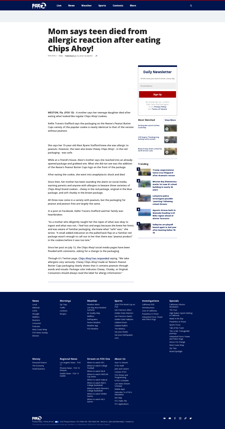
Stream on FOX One (98, 358)
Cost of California (149, 310)
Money (36, 358)
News (61, 56)
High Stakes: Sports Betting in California (180, 314)
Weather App (92, 325)
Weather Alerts (93, 304)
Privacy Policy (160, 106)
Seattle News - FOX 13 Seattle (69, 374)
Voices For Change (177, 342)
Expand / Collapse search (191, 6)
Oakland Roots (121, 322)
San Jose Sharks (121, 332)
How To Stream (121, 362)
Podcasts (36, 326)
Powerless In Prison (150, 314)
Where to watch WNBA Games (97, 395)
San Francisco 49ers (123, 310)
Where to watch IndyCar (97, 379)
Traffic (62, 307)
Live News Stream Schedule (122, 384)
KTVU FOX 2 (52, 56)
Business (36, 320)
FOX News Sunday (40, 332)
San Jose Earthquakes (124, 335)
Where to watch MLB (96, 371)
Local (34, 304)
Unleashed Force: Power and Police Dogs (152, 318)
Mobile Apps (120, 389)
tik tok (185, 418)
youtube (170, 418)
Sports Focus (174, 325)
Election (35, 335)
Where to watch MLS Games (96, 400)
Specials (174, 300)
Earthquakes (92, 319)
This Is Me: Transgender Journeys (179, 332)
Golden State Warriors (124, 313)
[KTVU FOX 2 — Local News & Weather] (40, 5)
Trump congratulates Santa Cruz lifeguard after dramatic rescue (164, 173)
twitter (191, 418)
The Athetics (120, 328)
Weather (92, 300)
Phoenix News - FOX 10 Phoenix (70, 369)
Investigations (150, 300)
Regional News (68, 358)
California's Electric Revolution (177, 305)
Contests (63, 310)
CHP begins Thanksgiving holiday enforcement (148, 138)
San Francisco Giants (123, 316)
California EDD (148, 304)
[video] (170, 128)
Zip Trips (63, 304)
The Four (173, 310)
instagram (180, 418)
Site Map (118, 397)
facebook (175, 418)
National (35, 307)
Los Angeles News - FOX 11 (70, 363)
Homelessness (148, 307)
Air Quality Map (93, 313)
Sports (118, 300)
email (164, 418)
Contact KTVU (120, 372)
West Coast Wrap (39, 329)
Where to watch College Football (97, 366)
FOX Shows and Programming (121, 376)
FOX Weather (92, 328)
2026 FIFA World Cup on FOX (125, 305)
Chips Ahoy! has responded (94, 258)
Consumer (36, 323)
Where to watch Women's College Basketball (98, 389)
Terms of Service (159, 109)
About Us (120, 358)
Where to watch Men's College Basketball (96, 384)
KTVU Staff (119, 365)
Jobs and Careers (122, 369)
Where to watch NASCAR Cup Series (97, 375)
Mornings (65, 300)
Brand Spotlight (175, 351)
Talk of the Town (176, 328)
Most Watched (146, 119)
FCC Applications (122, 404)
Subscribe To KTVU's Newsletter (123, 393)
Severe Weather (94, 322)
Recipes (63, 314)
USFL (117, 338)
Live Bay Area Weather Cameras (96, 308)
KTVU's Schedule (122, 380)
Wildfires (35, 317)
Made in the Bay (176, 318)
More (133, 5)
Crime (34, 310)
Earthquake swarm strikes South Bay (149, 126)
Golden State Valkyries (124, 319)
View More (170, 120)
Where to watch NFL (96, 362)
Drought (35, 314)
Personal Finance (39, 362)
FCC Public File (121, 401)
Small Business (38, 369)
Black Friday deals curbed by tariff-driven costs (150, 149)
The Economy (38, 365)
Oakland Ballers (121, 325)
